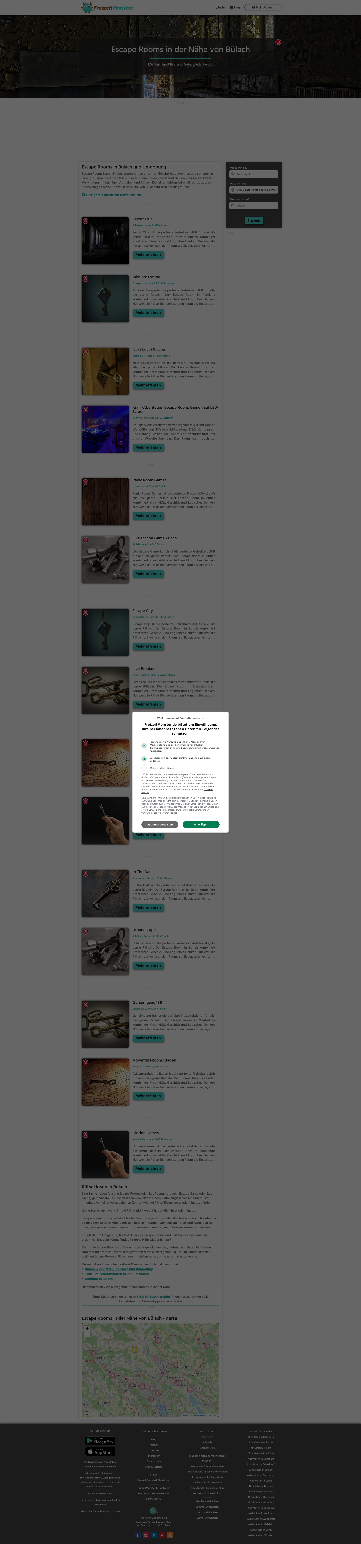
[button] (180, 768)
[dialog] (180, 772)
